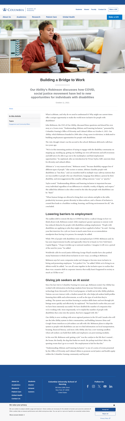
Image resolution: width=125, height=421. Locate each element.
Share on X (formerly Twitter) (110, 108)
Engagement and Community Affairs (19, 124)
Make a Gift (113, 9)
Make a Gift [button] (114, 17)
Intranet (31, 388)
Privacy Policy (104, 418)
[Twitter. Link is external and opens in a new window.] (99, 386)
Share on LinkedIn (113, 108)
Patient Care (16, 392)
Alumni (86, 9)
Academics (16, 385)
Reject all (105, 413)
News (11, 108)
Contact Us (102, 9)
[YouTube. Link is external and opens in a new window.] (105, 386)
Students (79, 9)
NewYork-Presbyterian (62, 371)
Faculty (93, 9)
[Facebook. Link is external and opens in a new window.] (87, 386)
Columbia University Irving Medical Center (62, 2)
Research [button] (36, 17)
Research (15, 388)
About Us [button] (7, 17)
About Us (15, 381)
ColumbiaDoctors (89, 370)
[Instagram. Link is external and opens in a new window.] (93, 386)
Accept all (105, 409)
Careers (31, 392)
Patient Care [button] (51, 17)
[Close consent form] (114, 405)
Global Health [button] (69, 17)
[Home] (19, 9)
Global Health (17, 395)
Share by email (116, 108)
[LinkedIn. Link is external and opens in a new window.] (110, 386)
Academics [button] (21, 17)
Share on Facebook (107, 108)
